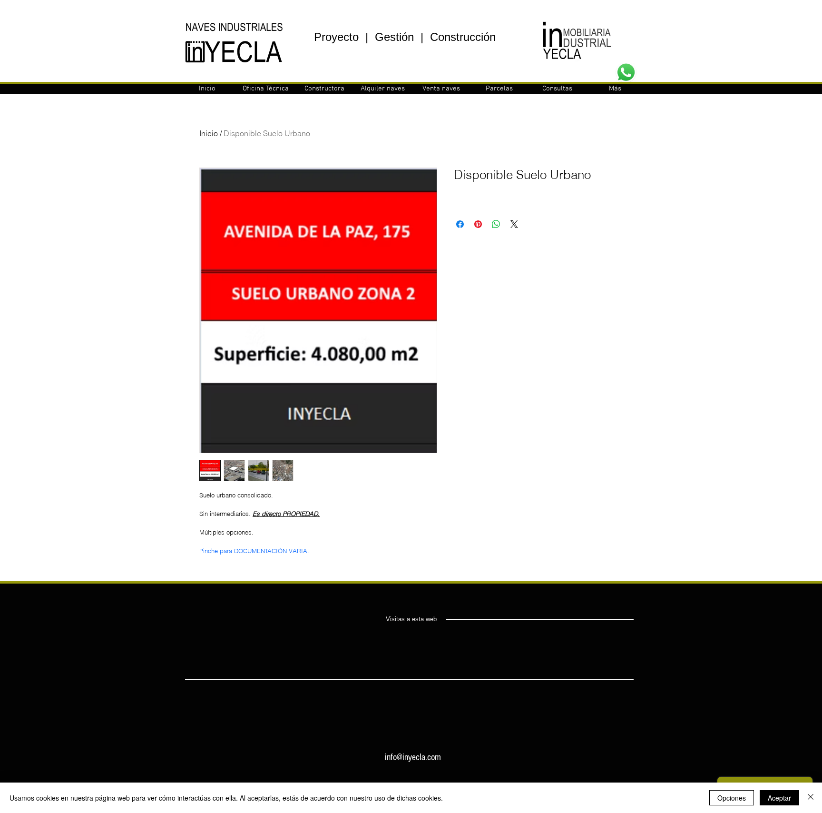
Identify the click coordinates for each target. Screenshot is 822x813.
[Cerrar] (810, 797)
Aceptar (779, 798)
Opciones (731, 798)
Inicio (208, 133)
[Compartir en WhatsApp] (496, 224)
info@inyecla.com (413, 757)
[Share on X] (514, 224)
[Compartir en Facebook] (460, 224)
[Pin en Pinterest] (478, 224)
